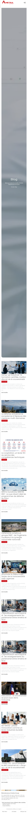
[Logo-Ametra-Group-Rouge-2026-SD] (7, 2)
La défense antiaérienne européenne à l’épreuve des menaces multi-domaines (13, 416)
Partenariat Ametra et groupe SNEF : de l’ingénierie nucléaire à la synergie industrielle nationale (13, 536)
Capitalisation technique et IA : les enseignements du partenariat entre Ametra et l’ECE (13, 616)
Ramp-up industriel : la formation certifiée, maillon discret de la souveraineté (13, 377)
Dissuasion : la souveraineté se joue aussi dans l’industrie (13, 698)
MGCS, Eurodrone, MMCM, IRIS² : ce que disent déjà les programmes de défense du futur (13, 495)
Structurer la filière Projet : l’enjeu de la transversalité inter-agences (13, 576)
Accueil (12, 186)
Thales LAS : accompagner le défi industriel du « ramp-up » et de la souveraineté (13, 765)
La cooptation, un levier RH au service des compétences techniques (13, 455)
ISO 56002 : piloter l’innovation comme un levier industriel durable (11, 728)
